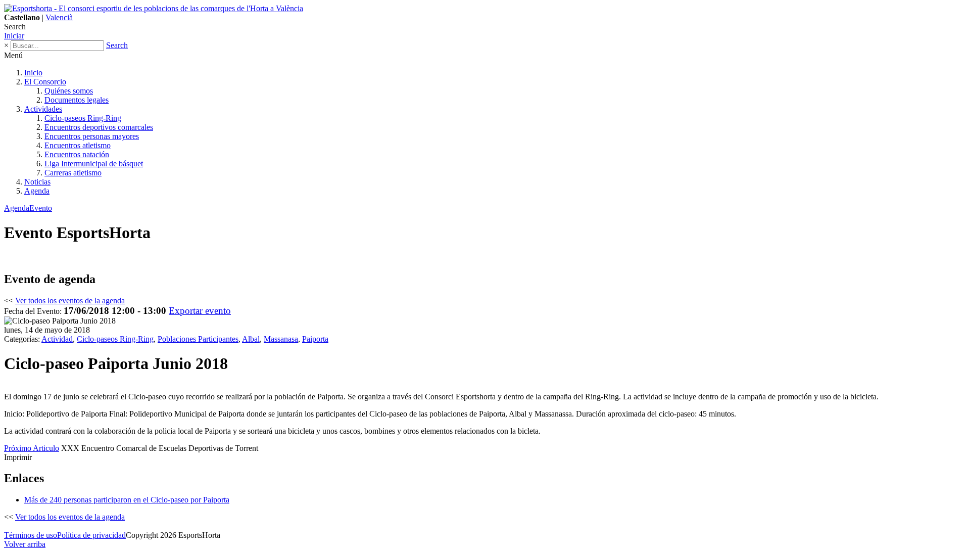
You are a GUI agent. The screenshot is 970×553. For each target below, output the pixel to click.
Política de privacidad (91, 535)
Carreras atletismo (73, 172)
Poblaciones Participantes (198, 339)
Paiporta (315, 339)
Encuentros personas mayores (91, 136)
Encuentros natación (76, 154)
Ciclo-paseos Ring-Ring (82, 118)
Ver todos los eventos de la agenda (70, 300)
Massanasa (281, 339)
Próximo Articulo (31, 448)
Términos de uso (30, 535)
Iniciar (14, 35)
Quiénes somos (68, 90)
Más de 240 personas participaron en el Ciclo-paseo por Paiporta (126, 499)
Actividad (57, 339)
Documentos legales (76, 100)
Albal (251, 339)
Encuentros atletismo (77, 145)
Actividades (43, 109)
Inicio (33, 72)
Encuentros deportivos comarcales (98, 127)
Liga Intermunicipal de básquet (93, 163)
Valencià (59, 17)
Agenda (37, 191)
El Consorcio (45, 81)
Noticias (37, 181)
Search (117, 45)
